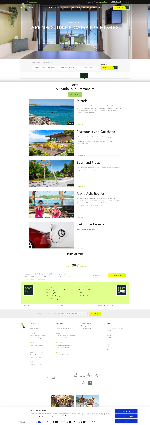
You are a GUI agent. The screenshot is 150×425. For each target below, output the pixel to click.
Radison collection (84, 383)
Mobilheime (59, 323)
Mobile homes (110, 347)
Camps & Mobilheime (61, 8)
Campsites (109, 345)
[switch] (55, 422)
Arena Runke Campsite (36, 355)
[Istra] (62, 405)
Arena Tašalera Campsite (36, 357)
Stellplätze (64, 76)
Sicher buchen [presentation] (67, 306)
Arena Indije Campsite (36, 364)
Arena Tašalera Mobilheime (62, 347)
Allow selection (126, 416)
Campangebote (85, 326)
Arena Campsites (97, 375)
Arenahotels (90, 375)
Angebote (75, 76)
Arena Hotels (33, 2)
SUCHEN (104, 67)
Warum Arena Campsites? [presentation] (106, 306)
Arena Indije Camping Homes (63, 355)
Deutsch (127, 2)
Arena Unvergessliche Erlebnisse (115, 328)
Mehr (100, 8)
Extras (84, 76)
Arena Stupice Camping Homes (44, 68)
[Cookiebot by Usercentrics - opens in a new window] (21, 422)
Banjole (32, 362)
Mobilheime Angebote (87, 328)
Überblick (53, 76)
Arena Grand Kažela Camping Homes (65, 336)
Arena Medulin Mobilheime (63, 338)
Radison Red (90, 383)
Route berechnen (29, 279)
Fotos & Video (95, 76)
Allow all (126, 411)
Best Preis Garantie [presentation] (31, 306)
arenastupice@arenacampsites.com (72, 277)
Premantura (33, 350)
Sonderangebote (89, 8)
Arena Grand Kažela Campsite (37, 336)
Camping (33, 323)
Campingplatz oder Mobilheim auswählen (42, 63)
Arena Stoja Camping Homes (63, 328)
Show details (92, 422)
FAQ (108, 349)
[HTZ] (87, 405)
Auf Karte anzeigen (41, 279)
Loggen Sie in (103, 2)
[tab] (38, 306)
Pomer (32, 343)
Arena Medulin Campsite (36, 338)
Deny (126, 421)
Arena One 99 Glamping (36, 345)
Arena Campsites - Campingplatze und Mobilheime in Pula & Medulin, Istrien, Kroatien (23, 7)
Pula (31, 326)
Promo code (104, 64)
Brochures (109, 335)
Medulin (32, 333)
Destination (75, 8)
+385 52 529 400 (116, 2)
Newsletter (109, 340)
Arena (51, 379)
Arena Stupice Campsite (36, 352)
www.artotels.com (82, 376)
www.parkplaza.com (76, 375)
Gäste (83, 64)
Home (50, 8)
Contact (109, 338)
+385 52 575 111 (64, 274)
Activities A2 (110, 330)
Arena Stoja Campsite (35, 328)
